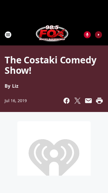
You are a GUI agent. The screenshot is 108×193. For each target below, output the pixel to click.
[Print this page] (99, 101)
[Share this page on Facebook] (66, 101)
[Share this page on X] (77, 101)
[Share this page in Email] (88, 101)
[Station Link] (52, 34)
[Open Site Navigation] (8, 34)
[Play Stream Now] (98, 34)
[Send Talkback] (87, 34)
